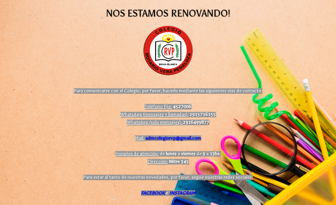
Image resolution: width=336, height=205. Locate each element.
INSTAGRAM (182, 193)
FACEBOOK (153, 193)
